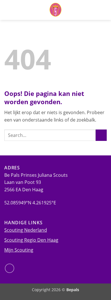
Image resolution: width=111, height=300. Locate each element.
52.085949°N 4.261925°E (30, 203)
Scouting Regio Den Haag (31, 240)
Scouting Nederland (25, 230)
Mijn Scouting (18, 250)
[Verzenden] (101, 135)
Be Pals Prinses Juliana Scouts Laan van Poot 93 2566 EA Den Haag (36, 182)
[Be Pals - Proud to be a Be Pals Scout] (55, 10)
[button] (103, 10)
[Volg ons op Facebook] (9, 268)
